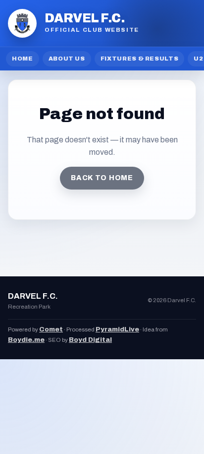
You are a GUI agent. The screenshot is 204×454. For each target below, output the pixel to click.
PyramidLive (117, 329)
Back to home (102, 178)
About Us (67, 59)
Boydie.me (26, 339)
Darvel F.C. (84, 18)
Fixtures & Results (140, 59)
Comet (51, 329)
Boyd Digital (90, 339)
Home (22, 59)
